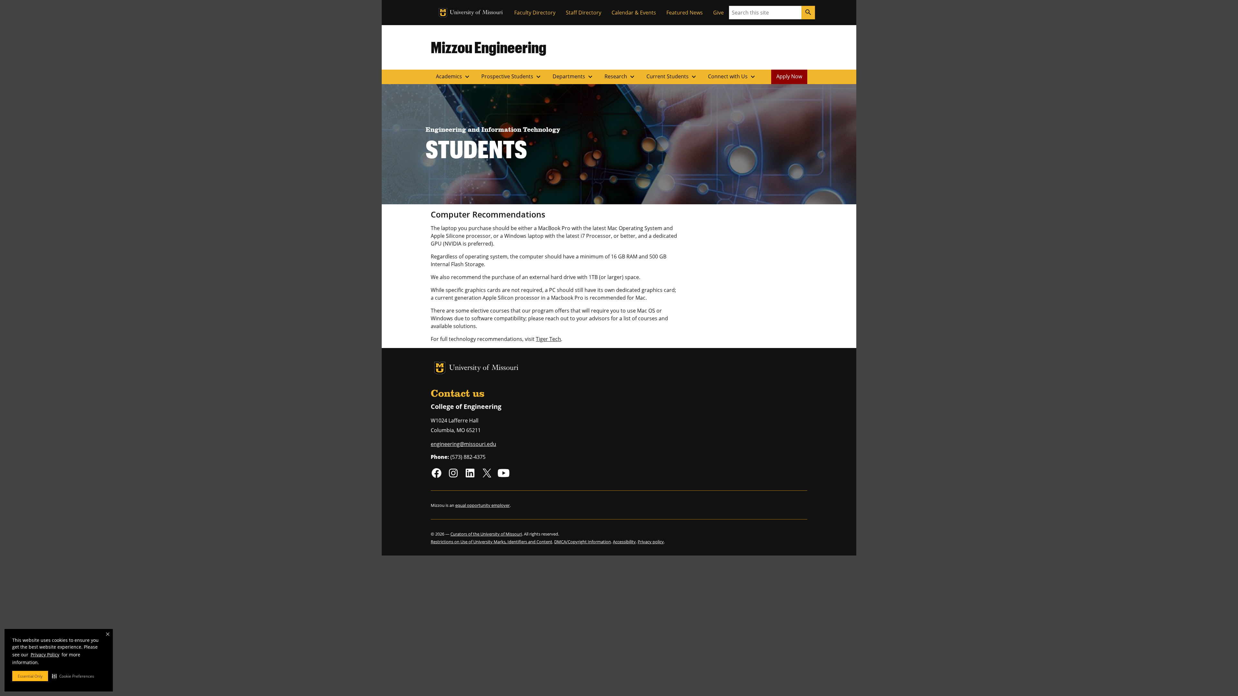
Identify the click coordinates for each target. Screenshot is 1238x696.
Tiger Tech (548, 339)
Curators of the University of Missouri (486, 534)
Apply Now (789, 76)
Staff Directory (583, 12)
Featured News (684, 12)
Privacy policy (651, 542)
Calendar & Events (634, 12)
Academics (453, 77)
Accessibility (624, 542)
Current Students (672, 77)
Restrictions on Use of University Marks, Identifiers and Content (491, 542)
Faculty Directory (534, 12)
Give (718, 12)
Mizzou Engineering (488, 47)
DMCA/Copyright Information (582, 542)
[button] (73, 676)
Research (620, 77)
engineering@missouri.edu (463, 444)
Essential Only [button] (30, 676)
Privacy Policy (45, 655)
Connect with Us (732, 77)
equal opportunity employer (482, 505)
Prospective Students (511, 77)
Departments (573, 77)
